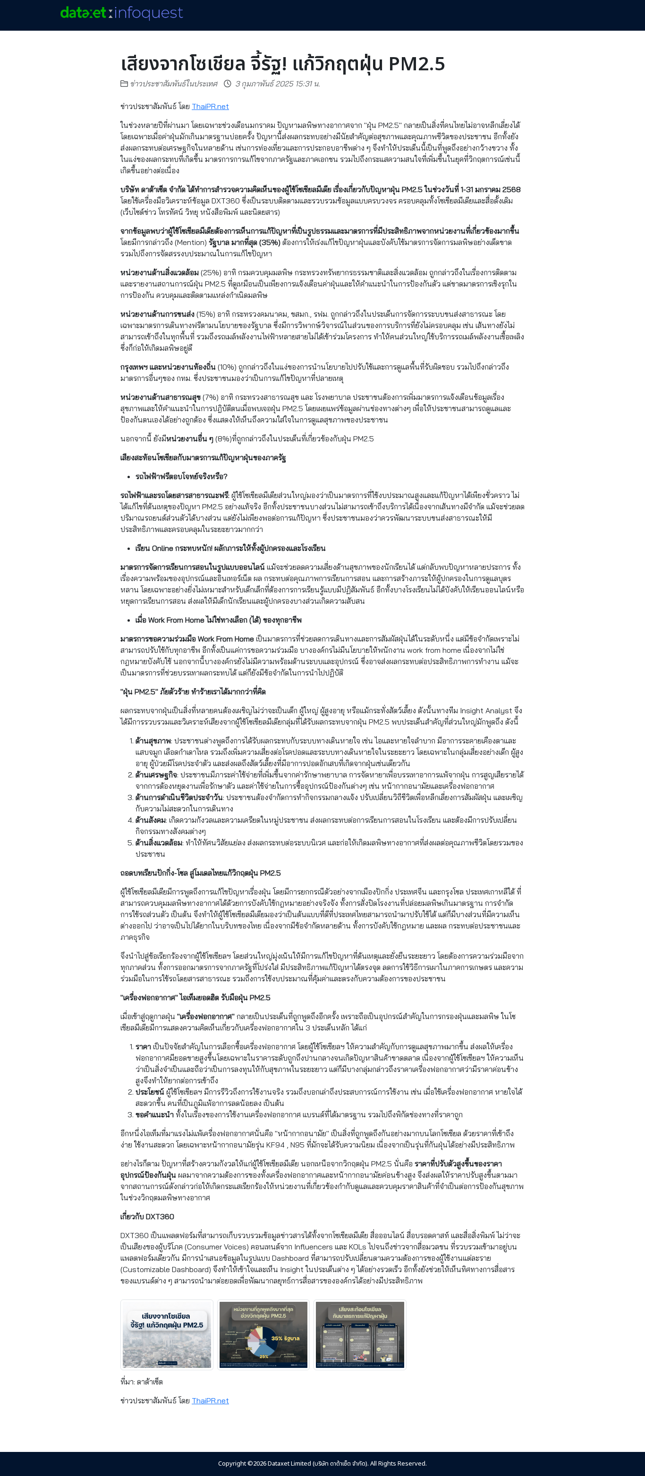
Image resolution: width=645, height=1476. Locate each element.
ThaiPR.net (210, 106)
